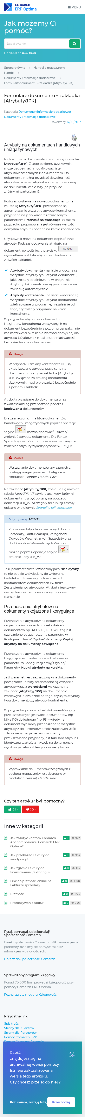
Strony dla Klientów (19, 1028)
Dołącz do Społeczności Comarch (29, 959)
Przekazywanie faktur (27, 903)
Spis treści (11, 1023)
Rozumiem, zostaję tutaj (28, 1102)
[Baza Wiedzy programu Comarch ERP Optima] (20, 7)
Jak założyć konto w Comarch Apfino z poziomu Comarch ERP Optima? (34, 842)
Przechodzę (61, 1102)
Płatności (17, 894)
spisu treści (29, 53)
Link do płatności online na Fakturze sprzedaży (31, 883)
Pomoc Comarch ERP (20, 1037)
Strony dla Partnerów (20, 1033)
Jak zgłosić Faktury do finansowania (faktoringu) (30, 870)
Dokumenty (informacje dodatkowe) (45, 112)
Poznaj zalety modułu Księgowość (30, 994)
